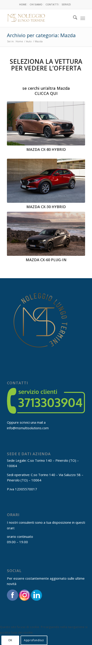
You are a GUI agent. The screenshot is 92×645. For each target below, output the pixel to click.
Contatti (52, 4)
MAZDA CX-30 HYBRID (46, 206)
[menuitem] (23, 4)
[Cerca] (73, 18)
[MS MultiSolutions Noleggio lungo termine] (38, 18)
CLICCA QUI (46, 93)
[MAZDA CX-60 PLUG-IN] (46, 234)
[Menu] (82, 18)
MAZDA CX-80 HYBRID (46, 149)
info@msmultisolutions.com (28, 428)
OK (10, 640)
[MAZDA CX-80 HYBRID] (46, 123)
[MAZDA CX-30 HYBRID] (46, 181)
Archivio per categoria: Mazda (41, 35)
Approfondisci (34, 640)
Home (23, 4)
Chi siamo (36, 4)
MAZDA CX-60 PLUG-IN (46, 259)
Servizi (66, 4)
